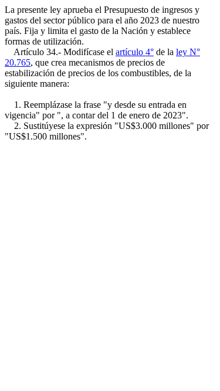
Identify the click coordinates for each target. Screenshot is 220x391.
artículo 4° (135, 52)
